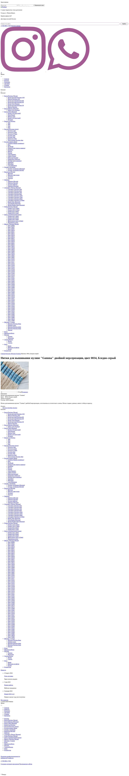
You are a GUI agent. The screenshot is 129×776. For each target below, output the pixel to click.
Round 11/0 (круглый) (14, 118)
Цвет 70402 (11, 281)
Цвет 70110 (11, 260)
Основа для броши (9, 167)
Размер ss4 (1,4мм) (13, 216)
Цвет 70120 (11, 265)
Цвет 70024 (11, 248)
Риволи (10, 330)
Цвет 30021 (11, 243)
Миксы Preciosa (12, 107)
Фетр (5, 344)
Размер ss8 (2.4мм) (13, 219)
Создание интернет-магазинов (10, 764)
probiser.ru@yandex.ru (7, 758)
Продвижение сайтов (25, 764)
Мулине (6, 335)
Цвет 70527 (11, 298)
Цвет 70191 (11, 279)
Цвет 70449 (11, 286)
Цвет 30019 (11, 241)
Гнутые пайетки (12, 184)
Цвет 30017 (11, 238)
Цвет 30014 (11, 235)
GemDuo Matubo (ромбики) (16, 143)
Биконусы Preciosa (9, 121)
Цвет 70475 (11, 290)
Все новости (4, 700)
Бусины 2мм (11, 135)
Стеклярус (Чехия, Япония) (12, 187)
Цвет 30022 (11, 244)
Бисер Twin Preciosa (13, 104)
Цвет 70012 (11, 246)
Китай (9, 349)
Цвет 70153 (11, 274)
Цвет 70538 (11, 303)
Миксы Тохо (11, 116)
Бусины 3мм (11, 137)
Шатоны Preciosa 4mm (14, 327)
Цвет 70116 (11, 263)
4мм (9, 124)
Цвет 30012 (11, 233)
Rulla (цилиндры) (13, 157)
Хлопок (10, 336)
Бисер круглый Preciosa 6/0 (16, 102)
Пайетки (6, 180)
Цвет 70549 (11, 309)
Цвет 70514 (11, 295)
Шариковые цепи (13, 222)
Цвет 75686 (11, 320)
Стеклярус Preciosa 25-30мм (16, 200)
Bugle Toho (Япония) (14, 202)
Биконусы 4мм (12, 138)
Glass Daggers (12, 154)
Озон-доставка (8, 676)
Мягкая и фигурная (13, 175)
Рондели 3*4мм (12, 134)
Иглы (5, 331)
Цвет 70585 (11, 314)
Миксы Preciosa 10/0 (14, 99)
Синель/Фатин (8, 339)
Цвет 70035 (11, 249)
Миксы (10, 151)
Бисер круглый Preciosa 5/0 (16, 105)
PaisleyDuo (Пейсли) (14, 159)
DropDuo (10, 149)
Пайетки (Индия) (13, 181)
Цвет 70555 (11, 311)
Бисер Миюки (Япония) (11, 108)
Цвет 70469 (11, 287)
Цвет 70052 (11, 252)
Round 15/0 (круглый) (14, 113)
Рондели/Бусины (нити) (11, 129)
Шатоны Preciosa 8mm (14, 324)
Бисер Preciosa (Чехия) (11, 96)
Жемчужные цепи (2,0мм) (15, 221)
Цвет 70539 (11, 305)
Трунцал (10, 176)
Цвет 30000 (11, 225)
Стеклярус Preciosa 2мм (15, 189)
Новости (3, 670)
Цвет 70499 (11, 292)
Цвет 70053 (11, 254)
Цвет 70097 (11, 257)
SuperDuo (10, 162)
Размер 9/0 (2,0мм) (13, 211)
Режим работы (8, 685)
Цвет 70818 (11, 319)
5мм (9, 126)
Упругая (10, 178)
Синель (10, 343)
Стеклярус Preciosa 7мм (15, 192)
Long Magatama (12, 165)
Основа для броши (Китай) (16, 170)
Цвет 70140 (11, 273)
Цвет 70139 (11, 271)
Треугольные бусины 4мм (15, 140)
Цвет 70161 (11, 278)
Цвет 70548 (11, 308)
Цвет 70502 (11, 293)
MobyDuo (11, 164)
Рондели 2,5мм (12, 132)
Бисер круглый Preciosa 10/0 (16, 97)
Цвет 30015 (11, 237)
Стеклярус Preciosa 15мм (15, 197)
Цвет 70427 (11, 227)
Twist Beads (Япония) (14, 203)
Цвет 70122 (11, 267)
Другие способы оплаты (9, 408)
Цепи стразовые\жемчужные (12, 214)
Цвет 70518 (11, 297)
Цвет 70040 (11, 251)
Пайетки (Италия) (13, 186)
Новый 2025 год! (9, 694)
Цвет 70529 (11, 300)
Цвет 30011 (11, 232)
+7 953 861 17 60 (6, 26)
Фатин (10, 341)
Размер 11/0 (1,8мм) (13, 208)
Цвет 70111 (11, 262)
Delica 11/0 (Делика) (14, 110)
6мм (9, 127)
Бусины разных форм (10, 142)
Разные (10, 153)
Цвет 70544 (11, 306)
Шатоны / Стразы (9, 322)
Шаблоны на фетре (13, 347)
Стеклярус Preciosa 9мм (15, 194)
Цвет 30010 (11, 230)
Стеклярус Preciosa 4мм (15, 191)
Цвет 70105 (11, 259)
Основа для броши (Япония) (16, 168)
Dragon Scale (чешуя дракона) (16, 148)
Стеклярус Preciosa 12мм (15, 195)
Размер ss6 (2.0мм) (13, 218)
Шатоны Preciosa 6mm (14, 328)
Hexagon (10, 119)
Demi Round (11, 115)
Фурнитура (7, 350)
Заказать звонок (15, 26)
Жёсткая (10, 173)
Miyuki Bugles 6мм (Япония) (16, 205)
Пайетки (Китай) (13, 183)
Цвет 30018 (11, 240)
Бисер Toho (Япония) (10, 112)
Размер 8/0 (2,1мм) (13, 213)
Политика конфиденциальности (10, 756)
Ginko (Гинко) (12, 156)
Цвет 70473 (11, 289)
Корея (9, 346)
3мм (9, 123)
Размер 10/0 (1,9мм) (13, 210)
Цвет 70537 (11, 301)
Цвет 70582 (11, 312)
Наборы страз (12, 325)
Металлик (11, 338)
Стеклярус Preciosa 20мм (15, 199)
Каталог (6, 718)
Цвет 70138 (11, 270)
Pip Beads (10, 146)
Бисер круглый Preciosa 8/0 (16, 100)
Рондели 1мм (12, 131)
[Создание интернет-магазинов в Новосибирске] (4, 768)
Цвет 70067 (11, 255)
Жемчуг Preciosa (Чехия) (11, 224)
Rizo (9, 145)
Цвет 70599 (11, 316)
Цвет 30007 (11, 229)
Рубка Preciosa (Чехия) (11, 206)
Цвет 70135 (11, 268)
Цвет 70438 (11, 284)
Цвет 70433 (11, 282)
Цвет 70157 (11, 276)
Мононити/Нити (9, 333)
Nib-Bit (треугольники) (15, 161)
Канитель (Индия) (9, 172)
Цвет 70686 (11, 317)
